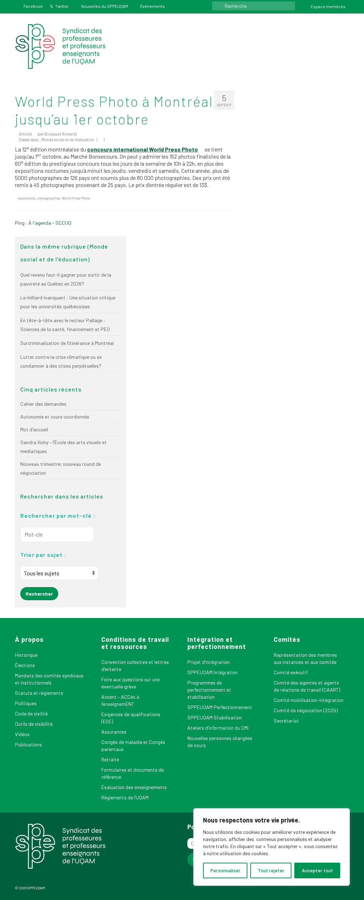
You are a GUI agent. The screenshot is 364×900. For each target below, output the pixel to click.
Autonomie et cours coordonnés (54, 417)
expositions (27, 198)
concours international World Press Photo (142, 149)
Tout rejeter (271, 870)
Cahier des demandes (43, 404)
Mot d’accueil (34, 429)
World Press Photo (76, 198)
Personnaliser (225, 870)
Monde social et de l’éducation (67, 139)
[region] (271, 847)
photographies (48, 198)
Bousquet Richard (60, 134)
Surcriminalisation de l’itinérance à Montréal (67, 343)
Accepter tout (317, 870)
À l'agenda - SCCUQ (49, 223)
